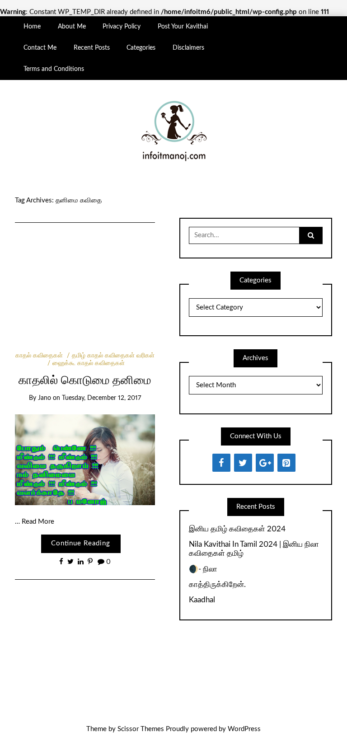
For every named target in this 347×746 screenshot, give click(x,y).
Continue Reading (80, 543)
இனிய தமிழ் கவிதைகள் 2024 (237, 529)
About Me (72, 26)
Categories (141, 48)
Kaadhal (202, 600)
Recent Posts (92, 48)
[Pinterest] (286, 463)
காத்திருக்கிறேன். (217, 584)
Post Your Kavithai (183, 26)
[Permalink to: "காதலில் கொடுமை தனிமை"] (85, 459)
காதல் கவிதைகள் (39, 355)
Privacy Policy (122, 26)
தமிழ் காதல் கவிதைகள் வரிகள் (113, 355)
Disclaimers (188, 48)
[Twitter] (243, 463)
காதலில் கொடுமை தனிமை (85, 380)
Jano (44, 398)
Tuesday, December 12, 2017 (101, 398)
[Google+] (265, 463)
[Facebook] (221, 463)
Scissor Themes (140, 729)
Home (32, 26)
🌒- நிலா (203, 569)
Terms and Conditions (53, 69)
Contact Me (39, 48)
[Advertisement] (85, 275)
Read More (38, 521)
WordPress (244, 729)
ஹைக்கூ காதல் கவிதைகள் (88, 363)
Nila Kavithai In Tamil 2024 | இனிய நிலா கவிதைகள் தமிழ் (254, 548)
